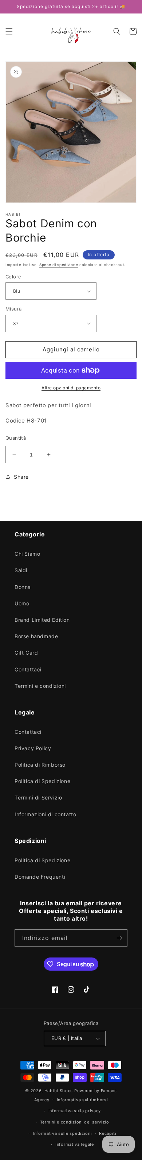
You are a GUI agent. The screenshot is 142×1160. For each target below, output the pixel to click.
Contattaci (28, 669)
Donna (23, 587)
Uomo (22, 603)
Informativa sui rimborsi (82, 1099)
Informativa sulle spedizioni (62, 1133)
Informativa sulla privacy (74, 1110)
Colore (13, 277)
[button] (9, 31)
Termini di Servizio (38, 797)
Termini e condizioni (40, 686)
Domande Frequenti (40, 877)
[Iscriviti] (119, 938)
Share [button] (21, 477)
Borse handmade (36, 636)
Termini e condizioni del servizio (74, 1122)
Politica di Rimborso (40, 765)
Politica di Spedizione (42, 781)
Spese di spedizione (58, 264)
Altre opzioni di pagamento (71, 387)
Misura (13, 309)
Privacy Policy (33, 748)
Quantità (15, 438)
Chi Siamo (27, 554)
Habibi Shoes (58, 1090)
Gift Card (26, 653)
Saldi (21, 570)
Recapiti (108, 1133)
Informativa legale (74, 1144)
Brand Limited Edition (42, 620)
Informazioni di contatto (45, 814)
